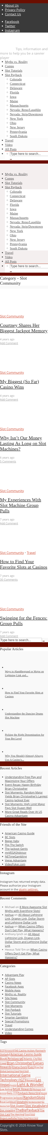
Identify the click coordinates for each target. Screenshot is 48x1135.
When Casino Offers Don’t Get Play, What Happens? (24, 928)
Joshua (9, 915)
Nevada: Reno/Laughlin (25, 110)
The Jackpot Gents (16, 849)
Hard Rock (24, 1071)
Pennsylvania (18, 132)
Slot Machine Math (35, 1102)
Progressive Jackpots (11, 1097)
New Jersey (17, 127)
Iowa (13, 97)
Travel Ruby (30, 1114)
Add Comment (9, 343)
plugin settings (28, 889)
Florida (14, 92)
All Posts (10, 149)
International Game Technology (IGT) (15, 1077)
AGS (2, 1050)
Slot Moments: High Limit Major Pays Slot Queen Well (25, 806)
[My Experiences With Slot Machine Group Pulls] (23, 486)
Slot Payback (13, 75)
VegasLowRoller (8, 1118)
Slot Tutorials (13, 70)
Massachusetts (19, 105)
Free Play (39, 1067)
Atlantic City (30, 1058)
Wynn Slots (34, 1118)
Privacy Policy (15, 10)
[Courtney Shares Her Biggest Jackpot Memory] (23, 312)
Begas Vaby (12, 841)
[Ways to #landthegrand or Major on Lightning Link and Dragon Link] (14, 667)
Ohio (13, 123)
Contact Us (13, 14)
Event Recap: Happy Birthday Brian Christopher (23, 786)
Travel (9, 140)
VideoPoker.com (15, 864)
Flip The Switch (14, 845)
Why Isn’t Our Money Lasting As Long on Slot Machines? (23, 443)
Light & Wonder (30, 1084)
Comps (9, 66)
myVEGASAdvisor (15, 852)
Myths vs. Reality (16, 62)
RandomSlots (34, 1097)
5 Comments (8, 461)
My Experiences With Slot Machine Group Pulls (20, 505)
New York (16, 118)
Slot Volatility (7, 1110)
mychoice (3, 1093)
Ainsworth (9, 1050)
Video (9, 145)
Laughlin (13, 1085)
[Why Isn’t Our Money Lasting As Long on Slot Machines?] (23, 424)
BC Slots (10, 837)
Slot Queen (17, 1105)
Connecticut (17, 83)
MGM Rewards (22, 1089)
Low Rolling (6, 1089)
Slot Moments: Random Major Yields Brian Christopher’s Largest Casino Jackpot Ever (26, 796)
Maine (14, 101)
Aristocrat (15, 1058)
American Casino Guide (19, 833)
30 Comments (9, 579)
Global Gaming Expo (9, 1071)
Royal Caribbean (8, 1101)
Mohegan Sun (39, 1089)
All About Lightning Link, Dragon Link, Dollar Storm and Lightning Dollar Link (24, 918)
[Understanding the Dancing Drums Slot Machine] (14, 709)
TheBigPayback (27, 1110)
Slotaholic (22, 1101)
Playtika (44, 1093)
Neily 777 (12, 1093)
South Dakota (18, 136)
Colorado (16, 79)
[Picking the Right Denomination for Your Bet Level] (14, 731)
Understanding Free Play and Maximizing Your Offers (23, 779)
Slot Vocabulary (36, 1105)
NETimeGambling (16, 856)
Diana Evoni (19, 1067)
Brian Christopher (19, 1063)
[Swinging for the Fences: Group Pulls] (23, 604)
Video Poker (23, 1118)
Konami (31, 1080)
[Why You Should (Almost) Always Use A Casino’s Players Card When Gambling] (14, 752)
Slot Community (12, 316)
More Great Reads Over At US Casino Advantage (23, 814)
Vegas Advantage (15, 860)
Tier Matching (17, 1114)
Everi (31, 1067)
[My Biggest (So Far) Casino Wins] (23, 368)
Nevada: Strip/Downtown (26, 114)
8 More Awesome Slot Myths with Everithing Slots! (26, 909)
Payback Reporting (29, 1093)
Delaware (16, 88)
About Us (12, 5)
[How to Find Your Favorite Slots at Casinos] (23, 548)
